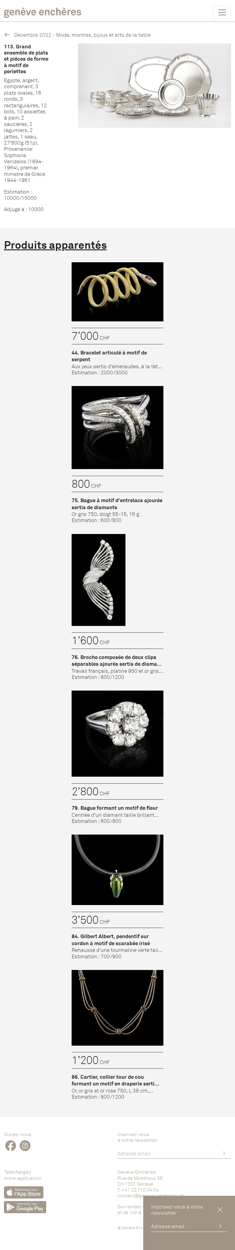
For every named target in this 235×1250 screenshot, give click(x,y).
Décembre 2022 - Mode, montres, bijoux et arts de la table (82, 35)
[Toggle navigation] (222, 12)
